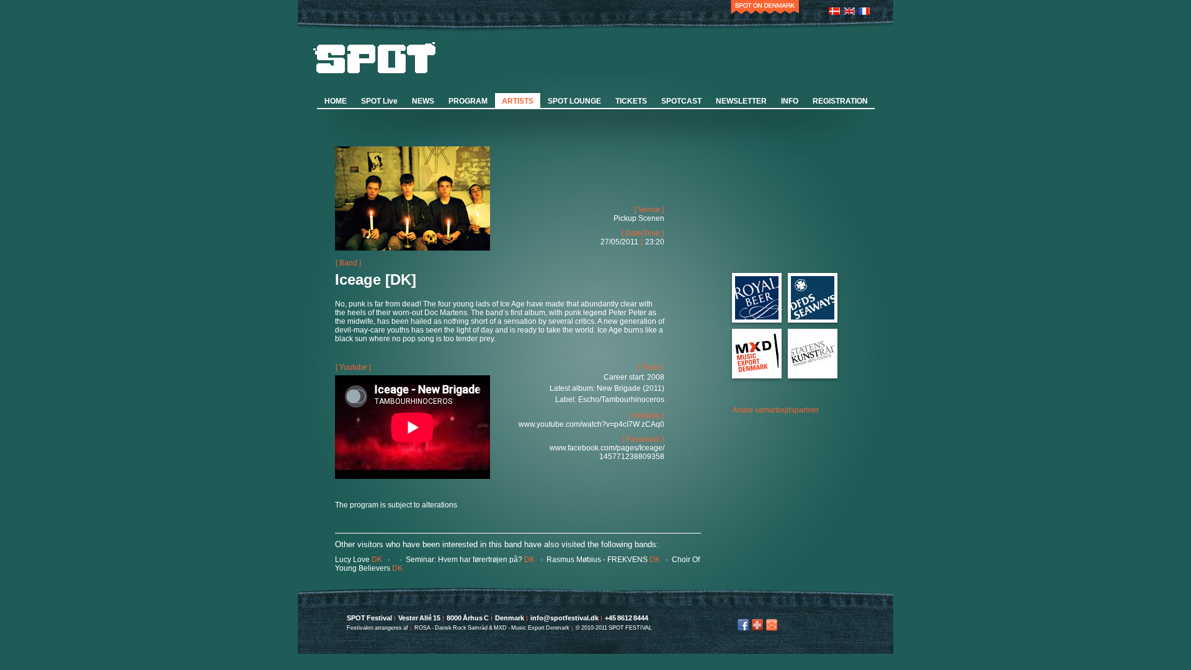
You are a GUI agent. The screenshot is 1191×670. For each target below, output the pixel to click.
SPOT (374, 57)
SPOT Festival (369, 618)
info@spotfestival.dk (771, 625)
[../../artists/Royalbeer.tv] (756, 317)
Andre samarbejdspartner (776, 410)
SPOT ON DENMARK (765, 9)
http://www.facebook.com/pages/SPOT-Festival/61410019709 (743, 625)
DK (358, 559)
